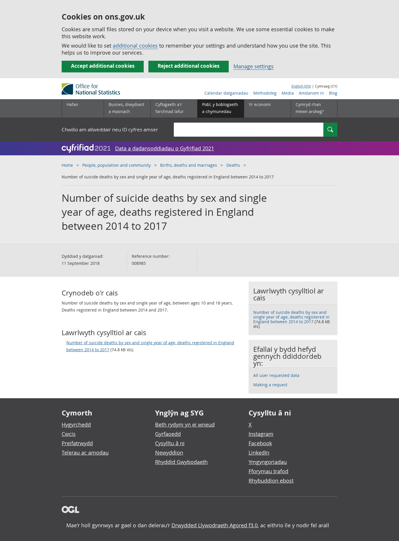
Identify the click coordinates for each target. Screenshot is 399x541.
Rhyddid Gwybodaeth (181, 461)
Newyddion (169, 452)
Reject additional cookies (188, 65)
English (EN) (301, 86)
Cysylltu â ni (170, 443)
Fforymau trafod (268, 471)
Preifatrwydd (77, 443)
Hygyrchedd (76, 424)
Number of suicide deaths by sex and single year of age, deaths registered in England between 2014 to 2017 (150, 346)
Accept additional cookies (102, 65)
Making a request (270, 384)
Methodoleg (265, 93)
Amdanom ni (311, 93)
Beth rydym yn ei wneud (185, 424)
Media (288, 93)
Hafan (72, 104)
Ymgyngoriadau (268, 461)
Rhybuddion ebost (271, 480)
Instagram (261, 433)
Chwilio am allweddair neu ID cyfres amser (110, 129)
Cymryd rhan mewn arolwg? (310, 108)
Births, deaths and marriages (188, 165)
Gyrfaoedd (168, 433)
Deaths (233, 165)
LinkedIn (259, 452)
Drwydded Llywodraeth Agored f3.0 (214, 525)
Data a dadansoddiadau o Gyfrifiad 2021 (164, 148)
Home (67, 165)
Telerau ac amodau (85, 452)
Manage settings (253, 66)
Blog (333, 93)
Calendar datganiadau (226, 93)
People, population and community (116, 165)
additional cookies (135, 45)
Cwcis (69, 433)
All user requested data (276, 375)
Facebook (260, 443)
